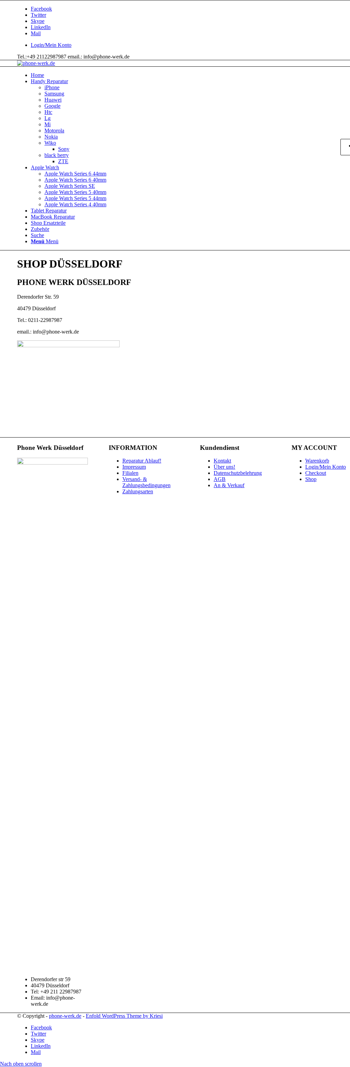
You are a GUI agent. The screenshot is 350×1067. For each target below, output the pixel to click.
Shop (311, 479)
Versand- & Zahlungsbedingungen (146, 482)
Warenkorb (317, 461)
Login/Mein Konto (51, 45)
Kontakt (222, 461)
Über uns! (224, 467)
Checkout (315, 473)
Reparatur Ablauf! (141, 461)
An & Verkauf (229, 485)
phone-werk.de (65, 1016)
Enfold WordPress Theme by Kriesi (124, 1016)
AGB (220, 479)
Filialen (130, 473)
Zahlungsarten (137, 491)
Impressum (134, 467)
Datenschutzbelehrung (238, 473)
